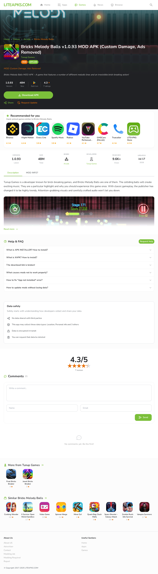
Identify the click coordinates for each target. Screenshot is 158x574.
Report (7, 561)
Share (11, 102)
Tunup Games (28, 57)
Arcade (66, 164)
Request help (146, 241)
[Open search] (151, 5)
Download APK (30, 95)
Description (13, 172)
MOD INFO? (32, 172)
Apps (64, 4)
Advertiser (8, 546)
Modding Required (12, 557)
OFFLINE (33, 62)
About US (8, 542)
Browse (119, 4)
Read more (9, 229)
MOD (24, 62)
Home (47, 4)
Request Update (29, 102)
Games (82, 4)
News (100, 4)
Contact (7, 550)
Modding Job (9, 554)
